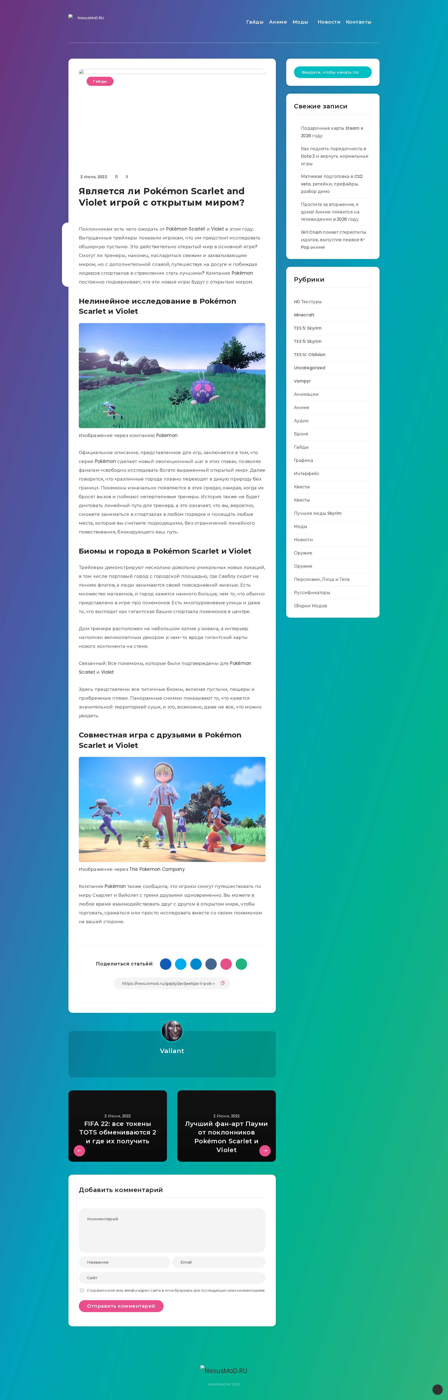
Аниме (278, 22)
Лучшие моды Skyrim (317, 513)
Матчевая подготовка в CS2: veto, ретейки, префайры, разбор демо (332, 183)
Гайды (255, 22)
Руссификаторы (312, 593)
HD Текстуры (308, 302)
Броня (301, 434)
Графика (303, 460)
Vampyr (302, 381)
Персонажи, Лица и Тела (322, 579)
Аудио (301, 421)
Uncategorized (309, 368)
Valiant (172, 1051)
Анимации (306, 394)
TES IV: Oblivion (310, 355)
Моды (300, 22)
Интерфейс (307, 474)
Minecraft (304, 315)
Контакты (359, 22)
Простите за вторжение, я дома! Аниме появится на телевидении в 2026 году (330, 211)
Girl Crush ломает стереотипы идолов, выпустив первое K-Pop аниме (333, 239)
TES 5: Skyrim (307, 328)
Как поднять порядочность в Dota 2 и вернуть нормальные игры (334, 156)
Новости (329, 22)
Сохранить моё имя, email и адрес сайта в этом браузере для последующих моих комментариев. (176, 1290)
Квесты (302, 487)
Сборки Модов (310, 606)
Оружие (303, 553)
